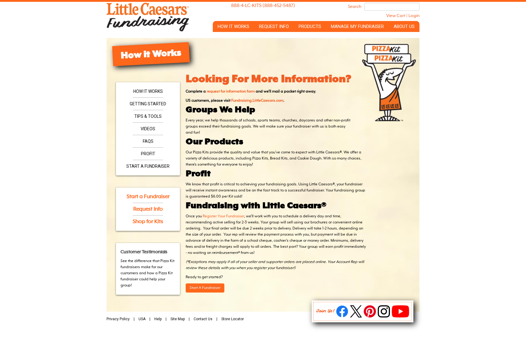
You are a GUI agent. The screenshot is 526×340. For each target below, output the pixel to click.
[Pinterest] (370, 316)
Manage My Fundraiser (357, 26)
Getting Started (148, 103)
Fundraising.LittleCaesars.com (257, 101)
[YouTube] (400, 316)
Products (310, 26)
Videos (148, 128)
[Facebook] (342, 316)
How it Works (233, 26)
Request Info (274, 26)
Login (414, 15)
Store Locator (232, 319)
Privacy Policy (118, 319)
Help (158, 319)
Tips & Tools (148, 116)
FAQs (148, 141)
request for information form (231, 91)
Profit (148, 153)
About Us (404, 26)
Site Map (177, 319)
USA (142, 319)
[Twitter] (356, 316)
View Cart (395, 15)
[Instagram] (384, 316)
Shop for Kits (148, 222)
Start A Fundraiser (205, 288)
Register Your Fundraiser (223, 216)
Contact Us (203, 319)
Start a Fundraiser (148, 166)
